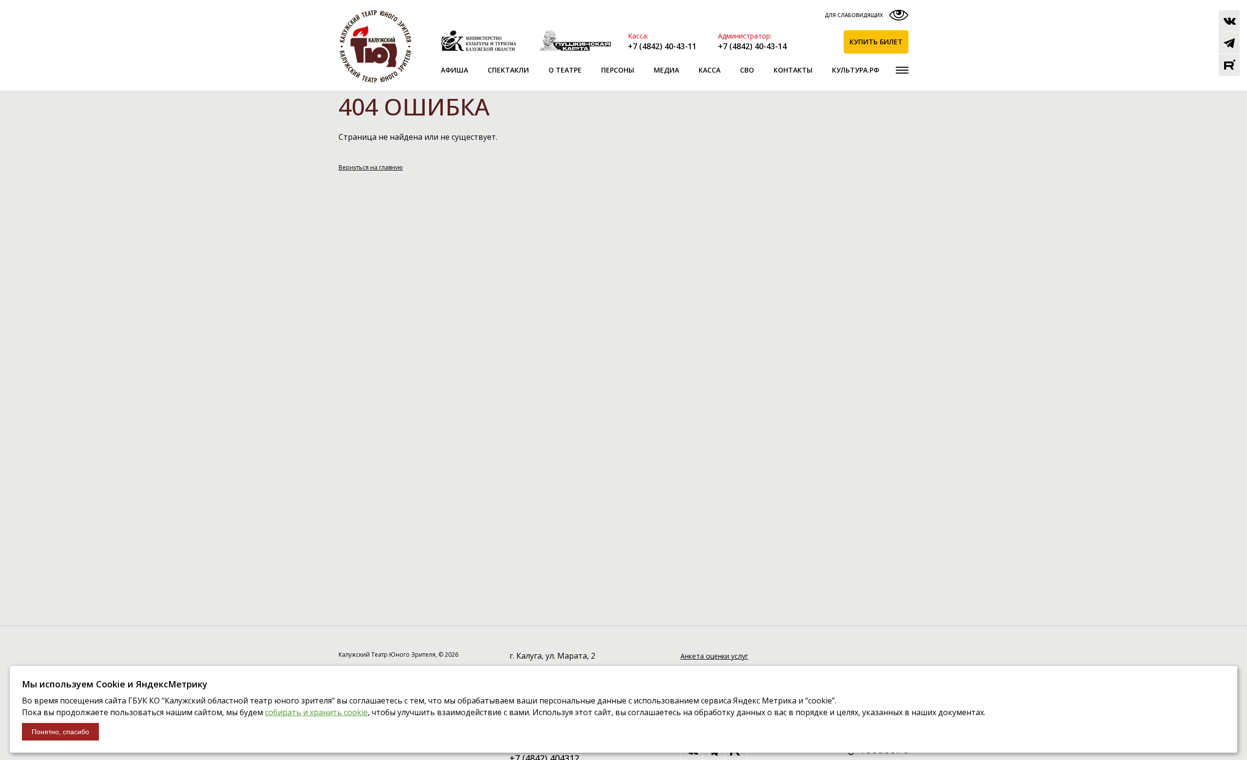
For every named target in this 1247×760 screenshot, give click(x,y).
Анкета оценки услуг (714, 656)
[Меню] (902, 70)
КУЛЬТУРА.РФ (855, 70)
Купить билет (876, 41)
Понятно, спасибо (60, 732)
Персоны (617, 70)
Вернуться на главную (371, 167)
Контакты (793, 70)
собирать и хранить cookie (316, 712)
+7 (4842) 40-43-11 (662, 46)
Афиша (454, 70)
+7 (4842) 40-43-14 (752, 46)
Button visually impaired (865, 17)
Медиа (666, 70)
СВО (747, 70)
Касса (709, 70)
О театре (565, 70)
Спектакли (508, 70)
